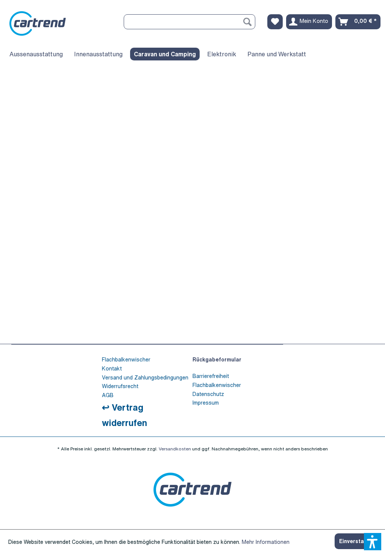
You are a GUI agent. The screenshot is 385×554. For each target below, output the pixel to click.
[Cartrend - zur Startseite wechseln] (57, 23)
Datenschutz (208, 394)
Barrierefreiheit (210, 376)
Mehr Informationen (266, 542)
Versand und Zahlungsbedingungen (145, 377)
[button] (372, 541)
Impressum (205, 402)
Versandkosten (175, 449)
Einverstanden (358, 541)
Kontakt (112, 368)
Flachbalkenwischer (126, 359)
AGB (108, 395)
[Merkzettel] (275, 21)
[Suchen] (247, 21)
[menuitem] (189, 21)
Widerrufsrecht (120, 386)
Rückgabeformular (216, 359)
